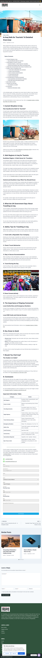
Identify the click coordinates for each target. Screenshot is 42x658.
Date (4, 490)
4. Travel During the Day (13, 74)
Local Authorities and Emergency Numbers (17, 78)
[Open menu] (40, 5)
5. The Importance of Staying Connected (15, 77)
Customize (7, 653)
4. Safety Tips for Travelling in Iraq (13, 68)
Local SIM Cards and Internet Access (16, 80)
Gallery (2, 631)
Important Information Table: (14, 87)
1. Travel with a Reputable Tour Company (17, 69)
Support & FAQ (4, 629)
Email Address (5, 468)
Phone (4, 473)
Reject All (14, 653)
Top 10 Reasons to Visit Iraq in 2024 (23, 149)
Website (31, 588)
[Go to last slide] (3, 546)
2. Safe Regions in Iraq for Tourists (13, 62)
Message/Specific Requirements (8, 503)
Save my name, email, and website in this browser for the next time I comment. (18, 591)
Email (16, 588)
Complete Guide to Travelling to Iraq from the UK (15, 390)
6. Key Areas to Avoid (10, 81)
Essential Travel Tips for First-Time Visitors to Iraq (33, 523)
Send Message (21, 513)
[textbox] (20, 479)
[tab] (19, 559)
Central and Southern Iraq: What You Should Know (19, 65)
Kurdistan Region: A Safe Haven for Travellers (18, 63)
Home (2, 641)
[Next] (39, 546)
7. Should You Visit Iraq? (11, 83)
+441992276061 (6, 454)
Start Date (4, 486)
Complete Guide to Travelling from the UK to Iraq (21, 176)
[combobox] (21, 479)
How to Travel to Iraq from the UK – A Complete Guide (9, 523)
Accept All (21, 653)
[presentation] (10, 541)
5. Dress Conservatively (13, 75)
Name (4, 464)
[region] (14, 650)
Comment (4, 573)
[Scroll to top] (39, 653)
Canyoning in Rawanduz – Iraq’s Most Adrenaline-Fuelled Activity (10, 551)
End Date (4, 494)
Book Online (4, 627)
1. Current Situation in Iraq (11, 59)
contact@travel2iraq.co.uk (11, 461)
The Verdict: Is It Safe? (13, 84)
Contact (3, 633)
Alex (5, 42)
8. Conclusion (9, 86)
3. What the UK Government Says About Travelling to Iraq (18, 66)
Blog (2, 643)
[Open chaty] (38, 655)
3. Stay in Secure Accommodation (15, 72)
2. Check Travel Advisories (14, 71)
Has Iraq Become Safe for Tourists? (15, 60)
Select (4, 477)
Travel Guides (6, 35)
